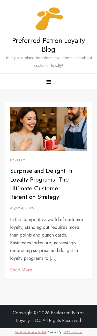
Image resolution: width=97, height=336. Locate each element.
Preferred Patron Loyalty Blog (48, 44)
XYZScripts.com (73, 332)
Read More (21, 270)
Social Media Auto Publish (31, 332)
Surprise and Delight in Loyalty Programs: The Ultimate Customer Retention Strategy (41, 183)
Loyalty (17, 161)
